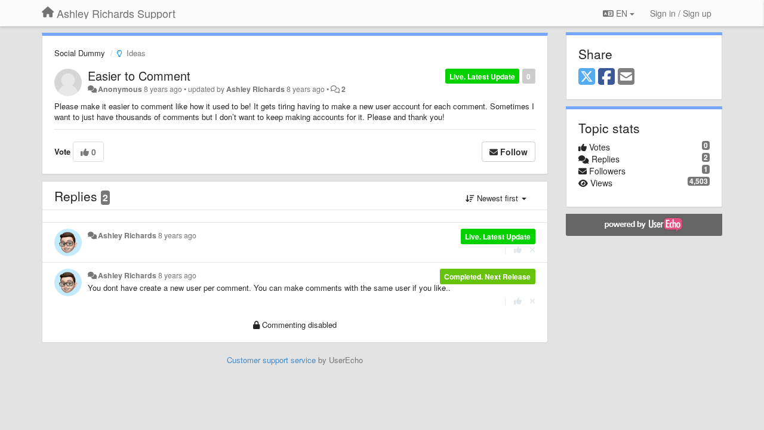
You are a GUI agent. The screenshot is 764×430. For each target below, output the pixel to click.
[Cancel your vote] (532, 249)
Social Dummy (79, 53)
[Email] (626, 77)
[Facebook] (606, 77)
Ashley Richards (255, 89)
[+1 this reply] (518, 249)
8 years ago (177, 235)
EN (622, 13)
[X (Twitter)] (586, 77)
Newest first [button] (497, 198)
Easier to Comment (139, 75)
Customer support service (271, 360)
